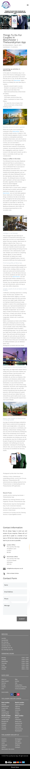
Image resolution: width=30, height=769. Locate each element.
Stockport (17, 747)
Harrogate (17, 741)
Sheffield (17, 745)
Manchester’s (16, 276)
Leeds (3, 743)
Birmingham (18, 739)
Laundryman (6, 47)
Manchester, (6, 193)
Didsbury (4, 741)
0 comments (14, 47)
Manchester (17, 80)
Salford (3, 747)
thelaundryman (9, 45)
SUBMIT (22, 619)
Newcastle (4, 745)
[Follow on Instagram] (18, 694)
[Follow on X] (15, 694)
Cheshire (4, 739)
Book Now (15, 767)
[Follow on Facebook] (12, 694)
